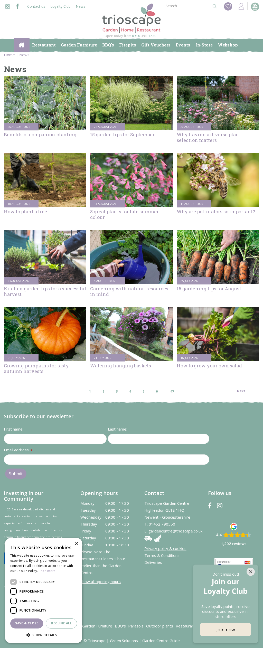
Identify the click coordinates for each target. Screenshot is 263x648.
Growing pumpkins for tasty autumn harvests (36, 368)
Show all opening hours (100, 581)
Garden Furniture (97, 625)
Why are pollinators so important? (216, 211)
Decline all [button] (61, 623)
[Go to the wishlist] (226, 6)
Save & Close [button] (26, 623)
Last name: (117, 429)
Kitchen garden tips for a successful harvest (45, 291)
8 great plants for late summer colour (124, 214)
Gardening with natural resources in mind (129, 291)
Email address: (18, 450)
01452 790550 (162, 524)
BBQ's (120, 625)
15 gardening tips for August (209, 288)
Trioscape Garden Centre (166, 503)
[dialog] (43, 590)
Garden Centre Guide (161, 640)
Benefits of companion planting (40, 134)
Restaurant (185, 625)
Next (241, 390)
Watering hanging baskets (120, 366)
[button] (43, 635)
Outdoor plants (159, 625)
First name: (13, 429)
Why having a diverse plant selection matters (209, 137)
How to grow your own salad (209, 366)
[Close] (251, 572)
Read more (47, 571)
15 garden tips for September (122, 134)
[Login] (241, 6)
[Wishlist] (228, 6)
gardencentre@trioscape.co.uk (175, 530)
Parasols (136, 625)
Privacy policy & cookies (165, 548)
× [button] (76, 544)
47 (172, 391)
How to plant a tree (25, 211)
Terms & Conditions (162, 555)
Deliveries (153, 562)
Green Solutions (124, 640)
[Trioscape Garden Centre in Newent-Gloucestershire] (131, 18)
